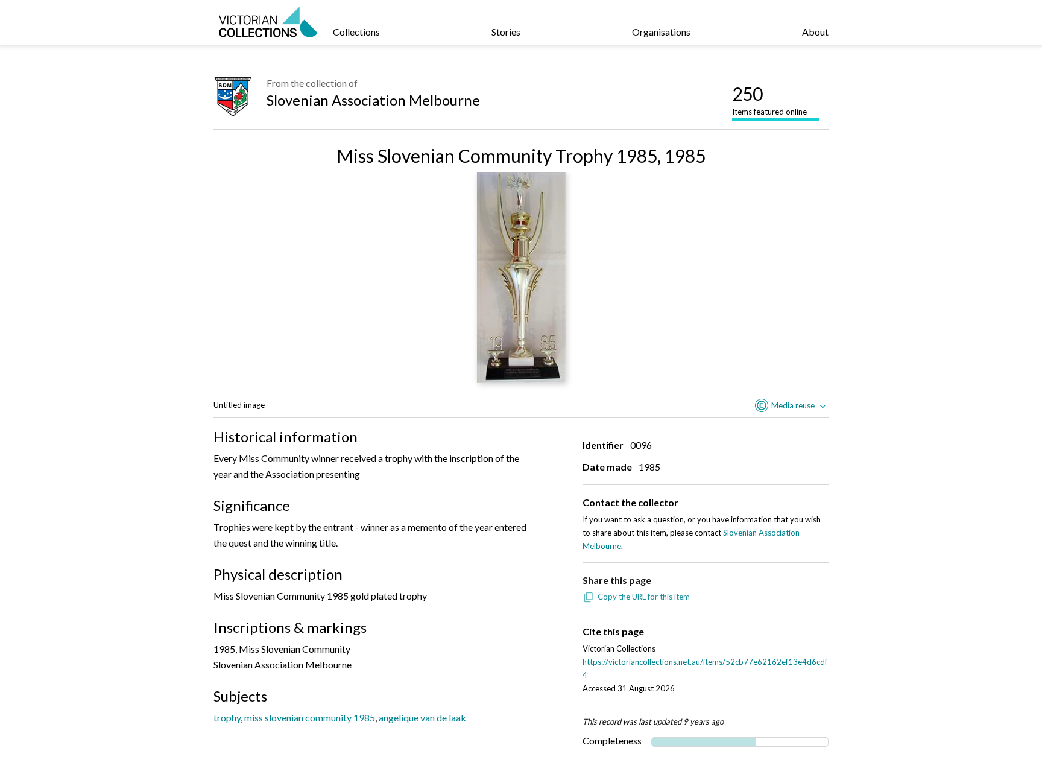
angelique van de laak (422, 717)
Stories (505, 31)
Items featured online (769, 99)
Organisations (661, 31)
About (815, 31)
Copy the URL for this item (644, 596)
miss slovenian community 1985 (309, 717)
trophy (227, 717)
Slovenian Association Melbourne (373, 100)
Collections (356, 31)
